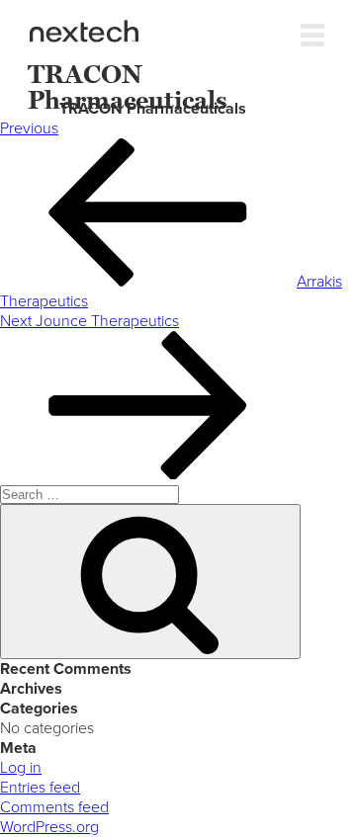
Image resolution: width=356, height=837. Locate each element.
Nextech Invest (84, 31)
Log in (21, 768)
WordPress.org (49, 827)
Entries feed (40, 787)
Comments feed (54, 807)
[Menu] (312, 30)
